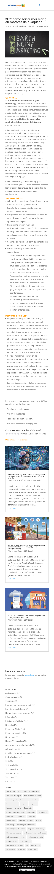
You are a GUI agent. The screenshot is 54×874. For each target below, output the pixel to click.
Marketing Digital (26, 26)
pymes (22, 837)
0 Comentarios (42, 26)
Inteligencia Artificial (17, 480)
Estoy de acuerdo (27, 870)
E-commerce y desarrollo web (18, 705)
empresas (33, 804)
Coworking (10, 701)
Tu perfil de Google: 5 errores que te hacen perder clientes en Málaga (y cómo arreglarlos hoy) (26, 547)
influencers (10, 816)
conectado (29, 675)
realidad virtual (11, 841)
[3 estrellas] (12, 434)
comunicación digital (13, 796)
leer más (12, 508)
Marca (38, 820)
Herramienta (42, 812)
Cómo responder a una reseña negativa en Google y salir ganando (26, 617)
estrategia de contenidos (15, 812)
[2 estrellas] (9, 434)
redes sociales (25, 841)
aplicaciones (10, 791)
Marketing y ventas (13, 733)
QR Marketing (11, 749)
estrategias (31, 812)
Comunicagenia (12, 697)
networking (40, 829)
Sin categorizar (11, 769)
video (30, 849)
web (35, 849)
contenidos (33, 800)
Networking (10, 737)
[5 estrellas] (18, 434)
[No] (50, 866)
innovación (21, 816)
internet (22, 820)
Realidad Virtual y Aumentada (18, 753)
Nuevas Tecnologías (14, 741)
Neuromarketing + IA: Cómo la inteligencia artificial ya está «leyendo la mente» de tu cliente (26, 476)
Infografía (9, 717)
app (19, 791)
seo (27, 845)
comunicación (34, 791)
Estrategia (28, 808)
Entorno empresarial (13, 808)
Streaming (9, 777)
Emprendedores (12, 804)
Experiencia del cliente (15, 709)
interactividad (11, 820)
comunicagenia (12, 800)
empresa (24, 804)
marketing (10, 824)
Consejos (23, 800)
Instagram (31, 816)
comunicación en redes (32, 796)
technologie (10, 849)
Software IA (10, 773)
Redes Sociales (11, 757)
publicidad (42, 833)
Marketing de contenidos (26, 824)
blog (25, 791)
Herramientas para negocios (17, 713)
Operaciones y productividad (18, 745)
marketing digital (12, 829)
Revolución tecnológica (14, 845)
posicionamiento (30, 833)
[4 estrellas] (15, 434)
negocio (31, 829)
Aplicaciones (10, 693)
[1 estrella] (6, 434)
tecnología (21, 849)
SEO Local (28, 551)
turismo (8, 781)
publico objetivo (12, 837)
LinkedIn (9, 725)
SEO (7, 761)
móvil (23, 829)
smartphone (35, 845)
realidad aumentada (35, 837)
